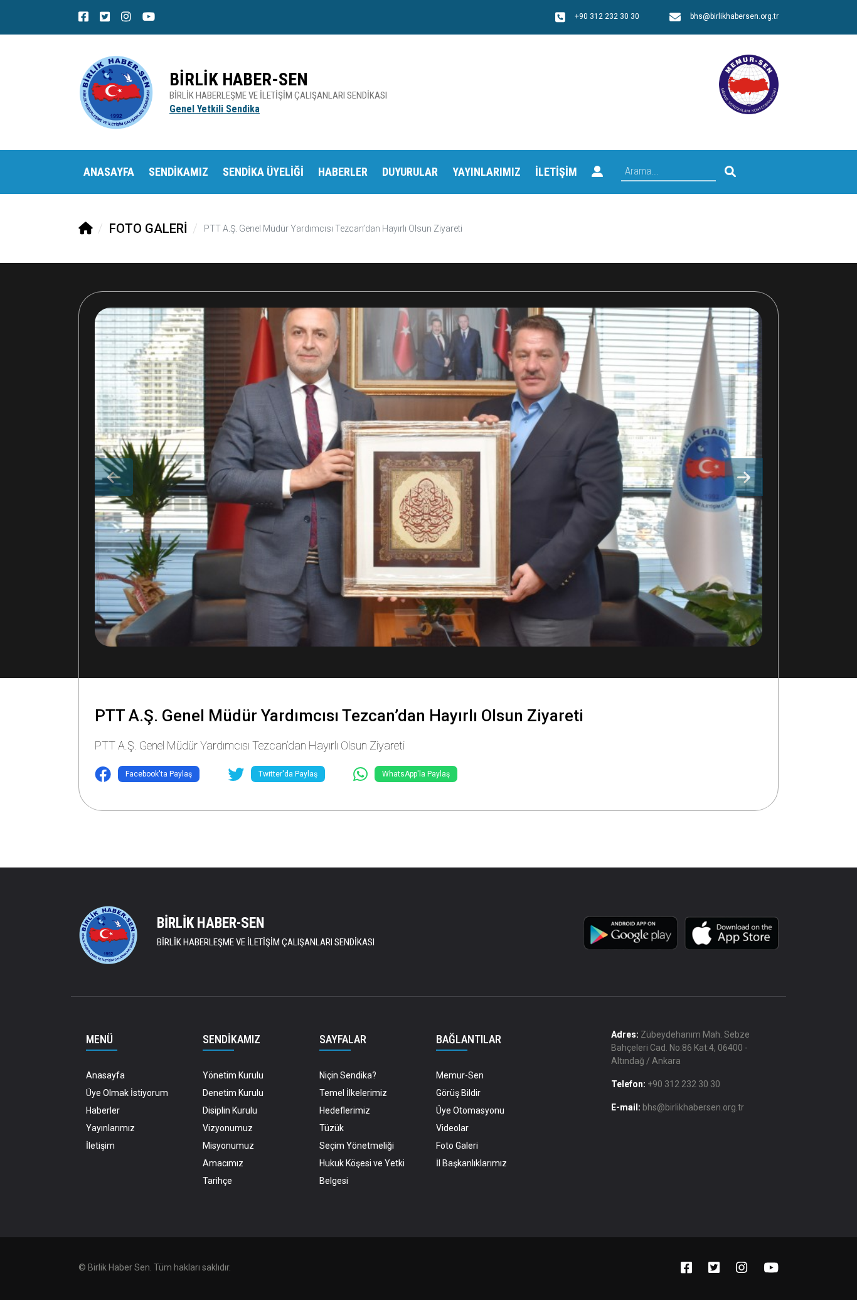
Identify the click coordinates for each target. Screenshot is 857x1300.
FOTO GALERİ (148, 228)
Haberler (103, 1110)
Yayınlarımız (110, 1128)
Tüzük (331, 1128)
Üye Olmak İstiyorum (127, 1093)
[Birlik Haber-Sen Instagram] (126, 18)
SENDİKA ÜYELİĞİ (263, 171)
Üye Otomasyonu (470, 1110)
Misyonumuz (228, 1146)
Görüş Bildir (458, 1093)
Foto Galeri (457, 1146)
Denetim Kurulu (233, 1093)
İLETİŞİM (556, 171)
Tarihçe (217, 1181)
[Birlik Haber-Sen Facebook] (83, 18)
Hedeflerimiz (344, 1110)
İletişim (100, 1146)
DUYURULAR (410, 171)
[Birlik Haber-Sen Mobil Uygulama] (630, 932)
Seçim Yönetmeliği (356, 1146)
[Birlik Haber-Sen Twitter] (105, 18)
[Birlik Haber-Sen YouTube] (148, 18)
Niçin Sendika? (347, 1075)
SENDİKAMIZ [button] (178, 171)
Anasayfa (108, 171)
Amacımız (223, 1163)
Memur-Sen (460, 1075)
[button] (597, 172)
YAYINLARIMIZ (486, 171)
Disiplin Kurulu (230, 1110)
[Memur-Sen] (749, 84)
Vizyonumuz (228, 1128)
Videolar (452, 1128)
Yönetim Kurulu (233, 1075)
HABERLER (343, 171)
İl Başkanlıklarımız (471, 1163)
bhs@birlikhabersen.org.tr (693, 1107)
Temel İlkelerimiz (353, 1093)
